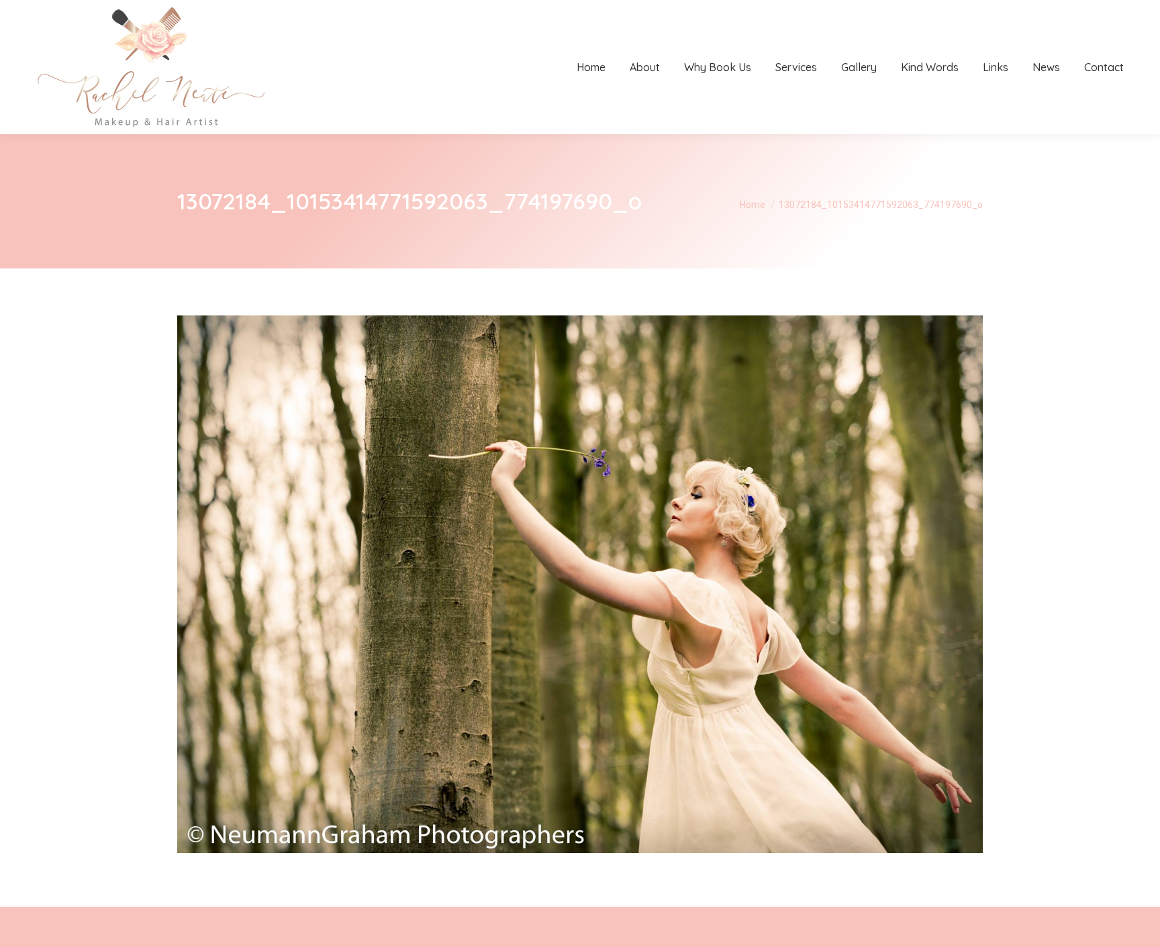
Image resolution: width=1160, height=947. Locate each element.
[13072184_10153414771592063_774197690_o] (580, 584)
